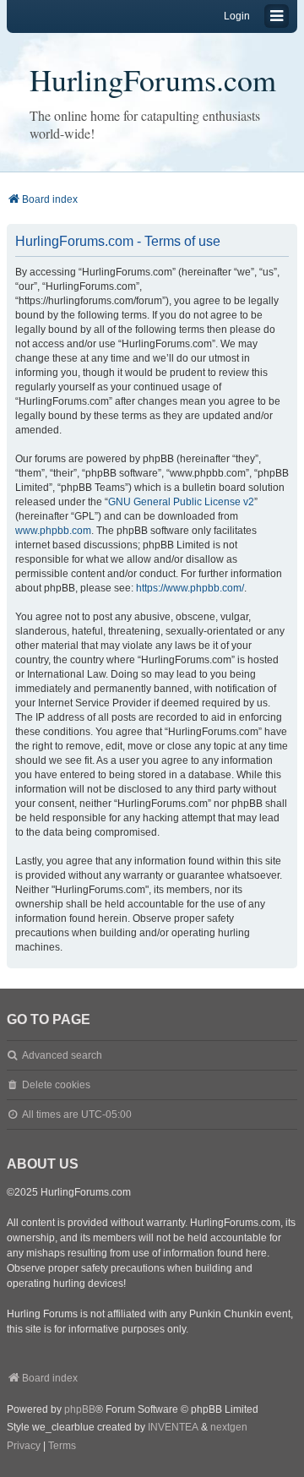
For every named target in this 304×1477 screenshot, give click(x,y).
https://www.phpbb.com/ (190, 588)
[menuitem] (24, 1446)
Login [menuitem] (237, 16)
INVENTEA (173, 1427)
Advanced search (62, 1055)
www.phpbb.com (53, 531)
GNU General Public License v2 (181, 502)
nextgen (228, 1427)
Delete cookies (56, 1085)
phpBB (79, 1409)
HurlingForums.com (153, 79)
